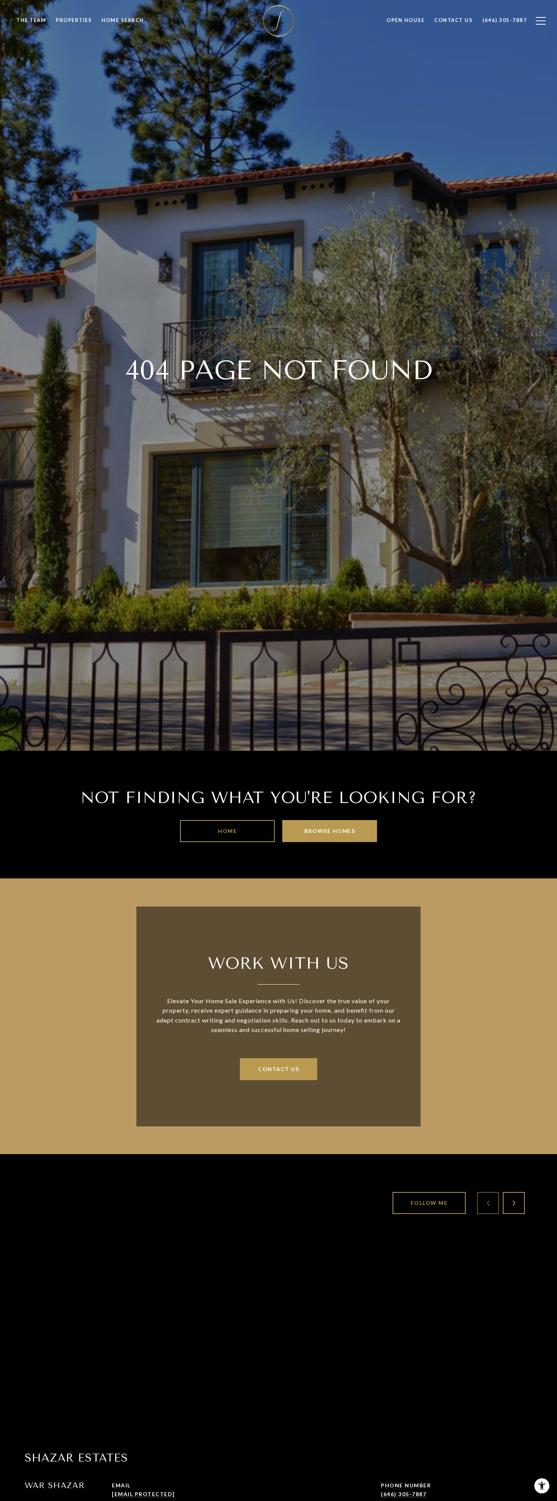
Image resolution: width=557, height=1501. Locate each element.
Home (227, 831)
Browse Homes (329, 831)
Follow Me (429, 1203)
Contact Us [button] (278, 1069)
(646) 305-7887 (403, 1494)
